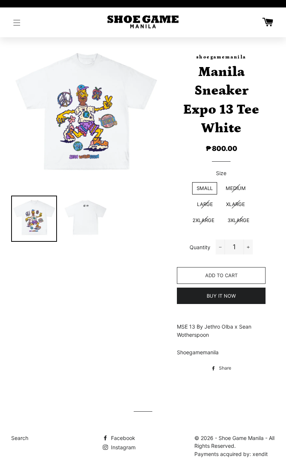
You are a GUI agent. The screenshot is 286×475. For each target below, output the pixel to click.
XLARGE (235, 204)
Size (221, 173)
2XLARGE (203, 220)
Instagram (122, 447)
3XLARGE (239, 220)
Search (19, 438)
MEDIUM (236, 188)
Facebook (122, 438)
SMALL (205, 188)
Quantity (200, 247)
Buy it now (221, 296)
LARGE (205, 204)
